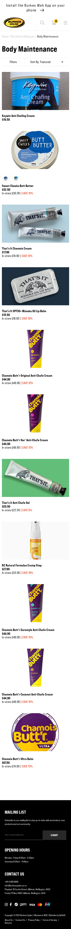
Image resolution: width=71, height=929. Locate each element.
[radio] (5, 178)
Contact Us (20, 920)
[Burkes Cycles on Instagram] (6, 904)
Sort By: (34, 62)
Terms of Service (50, 920)
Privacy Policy (34, 920)
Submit (54, 835)
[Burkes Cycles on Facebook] (11, 904)
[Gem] (23, 904)
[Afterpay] (16, 904)
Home (6, 36)
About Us (8, 920)
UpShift (62, 915)
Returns (8, 922)
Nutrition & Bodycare (24, 36)
